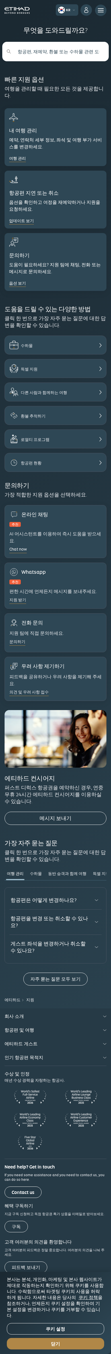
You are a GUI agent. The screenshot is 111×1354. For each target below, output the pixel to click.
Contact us (23, 1192)
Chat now (18, 549)
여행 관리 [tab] (15, 873)
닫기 (55, 1344)
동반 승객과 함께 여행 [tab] (67, 873)
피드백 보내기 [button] (26, 1267)
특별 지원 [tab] (101, 873)
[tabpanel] (55, 936)
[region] (55, 1313)
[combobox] (59, 51)
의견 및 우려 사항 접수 (29, 692)
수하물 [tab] (36, 873)
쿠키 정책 (88, 1297)
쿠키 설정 (55, 1329)
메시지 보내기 (73, 818)
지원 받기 (17, 599)
